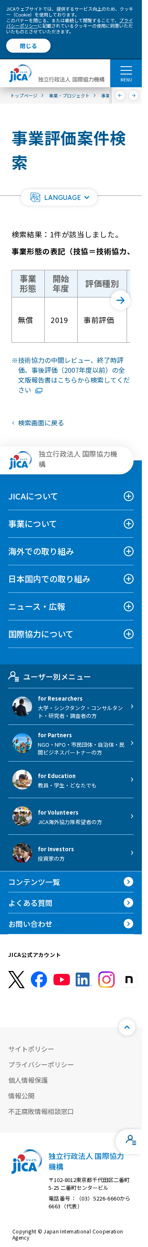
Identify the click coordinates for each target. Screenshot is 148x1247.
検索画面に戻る (41, 422)
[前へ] (120, 95)
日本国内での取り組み (49, 579)
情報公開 (21, 1096)
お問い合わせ (30, 923)
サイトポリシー (31, 1049)
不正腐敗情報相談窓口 (41, 1111)
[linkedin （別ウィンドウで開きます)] (84, 980)
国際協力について (41, 634)
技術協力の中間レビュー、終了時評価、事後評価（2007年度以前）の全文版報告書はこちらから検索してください (74, 375)
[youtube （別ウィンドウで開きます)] (61, 980)
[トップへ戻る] (127, 1027)
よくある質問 (30, 902)
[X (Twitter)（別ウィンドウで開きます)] (16, 980)
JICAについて (33, 496)
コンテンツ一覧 (34, 881)
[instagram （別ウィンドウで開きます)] (106, 979)
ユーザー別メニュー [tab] (57, 676)
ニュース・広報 (36, 606)
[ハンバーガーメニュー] (126, 70)
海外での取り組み (41, 551)
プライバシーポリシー (41, 1064)
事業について (32, 523)
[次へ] (134, 95)
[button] (59, 197)
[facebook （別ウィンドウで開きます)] (39, 979)
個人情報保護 (28, 1080)
